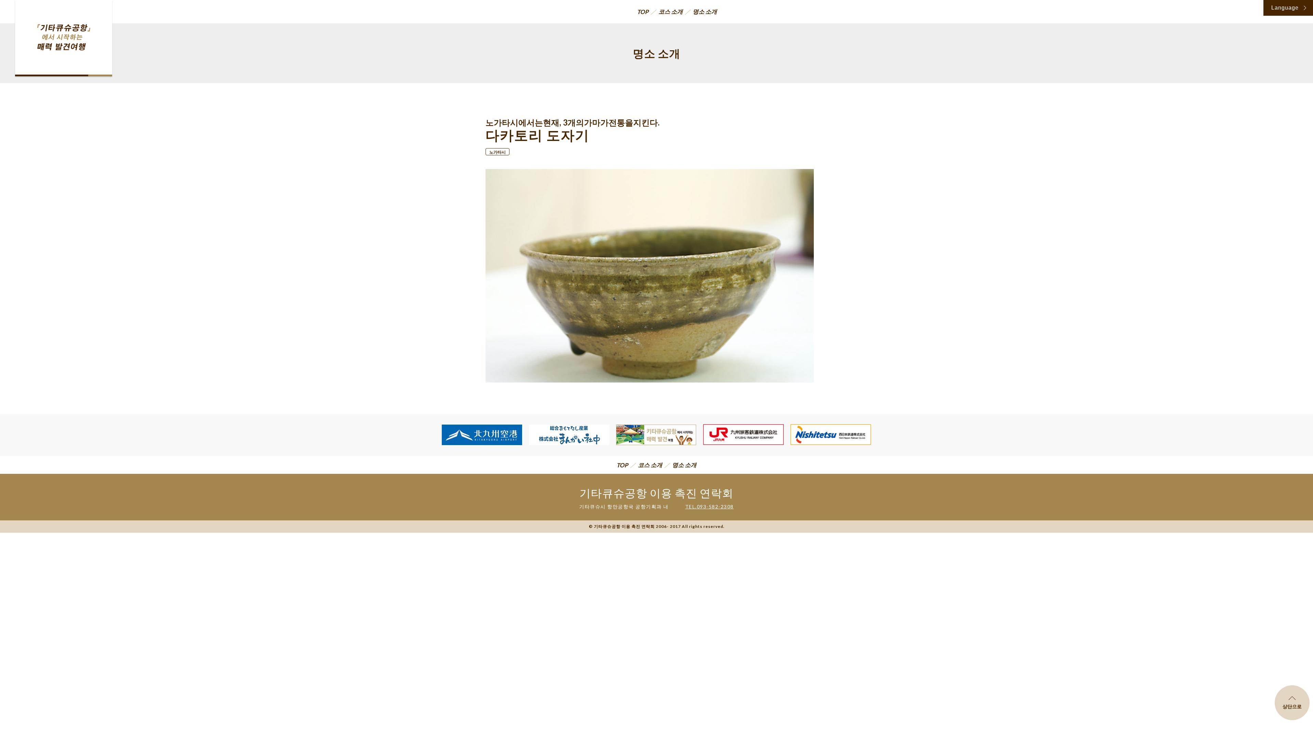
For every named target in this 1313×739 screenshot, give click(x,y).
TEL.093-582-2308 (709, 506)
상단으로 (1292, 706)
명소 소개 (705, 11)
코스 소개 (671, 11)
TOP (643, 11)
